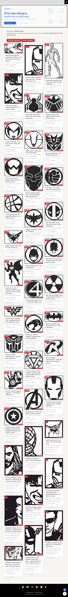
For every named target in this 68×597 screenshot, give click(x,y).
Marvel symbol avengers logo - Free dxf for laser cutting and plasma (33, 195)
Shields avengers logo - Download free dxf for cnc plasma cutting (53, 116)
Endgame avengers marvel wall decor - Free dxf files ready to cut (54, 544)
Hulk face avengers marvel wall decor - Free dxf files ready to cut (34, 509)
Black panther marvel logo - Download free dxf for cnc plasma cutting (54, 260)
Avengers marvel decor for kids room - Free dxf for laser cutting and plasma (13, 564)
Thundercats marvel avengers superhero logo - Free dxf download (33, 336)
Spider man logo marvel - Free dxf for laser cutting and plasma (33, 116)
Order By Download (14, 40)
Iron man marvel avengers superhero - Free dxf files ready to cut (13, 393)
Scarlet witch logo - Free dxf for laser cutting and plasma (12, 143)
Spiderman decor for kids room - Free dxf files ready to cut (54, 442)
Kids (6, 44)
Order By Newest (28, 40)
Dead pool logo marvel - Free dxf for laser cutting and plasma (53, 224)
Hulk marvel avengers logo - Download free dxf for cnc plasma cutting (54, 297)
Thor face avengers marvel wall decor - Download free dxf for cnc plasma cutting (13, 479)
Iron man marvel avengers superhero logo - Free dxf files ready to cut (33, 79)
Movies (47, 44)
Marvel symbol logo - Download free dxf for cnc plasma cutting (13, 180)
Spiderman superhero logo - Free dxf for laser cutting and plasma (54, 82)
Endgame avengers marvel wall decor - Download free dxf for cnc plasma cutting (13, 529)
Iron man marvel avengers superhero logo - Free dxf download (53, 404)
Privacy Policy (30, 592)
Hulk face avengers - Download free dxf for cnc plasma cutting (13, 107)
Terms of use (38, 592)
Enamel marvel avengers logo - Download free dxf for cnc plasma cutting (12, 320)
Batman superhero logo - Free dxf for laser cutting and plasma (53, 325)
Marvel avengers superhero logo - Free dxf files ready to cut (12, 356)
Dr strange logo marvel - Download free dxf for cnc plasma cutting (13, 216)
